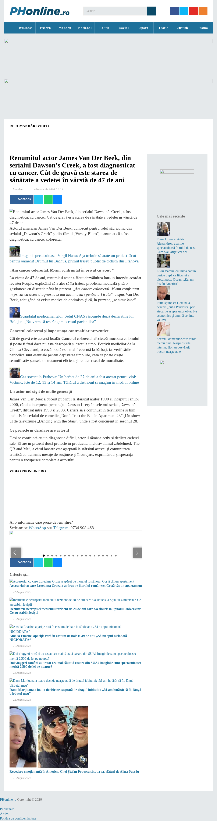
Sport (143, 27)
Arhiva (4, 813)
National (85, 27)
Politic (104, 27)
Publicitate (7, 809)
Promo (203, 27)
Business (25, 27)
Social (124, 27)
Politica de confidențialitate (18, 818)
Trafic (163, 27)
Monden (65, 27)
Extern (45, 27)
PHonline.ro (10, 27)
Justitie (183, 27)
